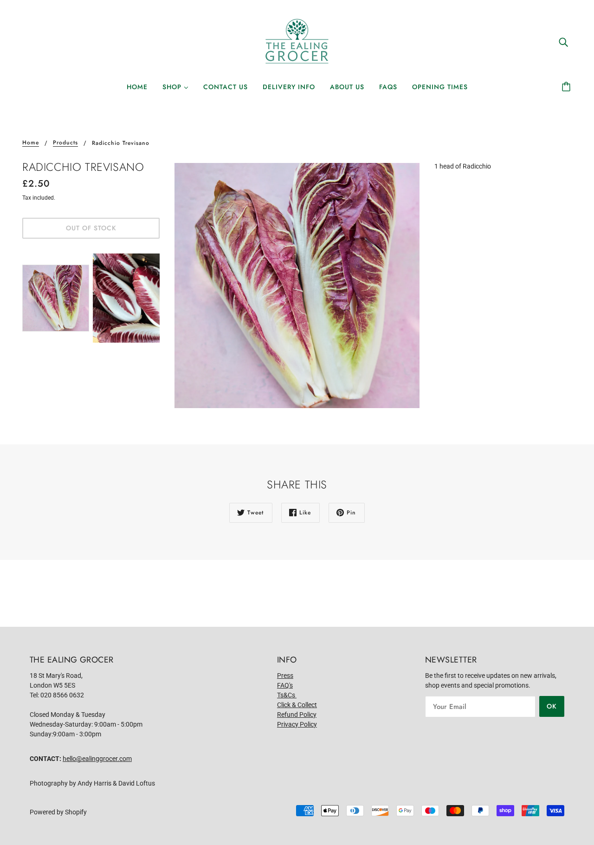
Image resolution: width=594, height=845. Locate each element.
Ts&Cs (287, 695)
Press (285, 675)
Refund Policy (296, 714)
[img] (563, 41)
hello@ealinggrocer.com (97, 758)
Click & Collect (297, 704)
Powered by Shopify (58, 812)
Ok (552, 706)
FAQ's (285, 685)
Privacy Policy (297, 724)
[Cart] (567, 86)
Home (30, 143)
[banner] (297, 41)
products (65, 143)
